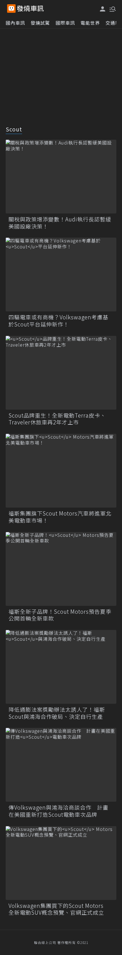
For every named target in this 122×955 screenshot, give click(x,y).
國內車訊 (15, 22)
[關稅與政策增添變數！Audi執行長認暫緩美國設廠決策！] (61, 176)
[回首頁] (30, 8)
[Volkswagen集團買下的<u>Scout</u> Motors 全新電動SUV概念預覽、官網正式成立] (61, 863)
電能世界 (90, 22)
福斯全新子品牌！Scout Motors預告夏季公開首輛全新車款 (60, 615)
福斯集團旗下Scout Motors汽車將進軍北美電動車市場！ (60, 517)
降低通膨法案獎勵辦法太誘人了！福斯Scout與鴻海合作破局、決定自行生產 (57, 713)
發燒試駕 (40, 22)
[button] (112, 8)
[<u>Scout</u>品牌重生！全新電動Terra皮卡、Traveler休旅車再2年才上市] (61, 373)
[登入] (103, 9)
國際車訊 (65, 22)
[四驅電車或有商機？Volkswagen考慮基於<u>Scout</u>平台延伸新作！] (61, 274)
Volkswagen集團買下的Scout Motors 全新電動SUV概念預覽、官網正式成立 (59, 909)
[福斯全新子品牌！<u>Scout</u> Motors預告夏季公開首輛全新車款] (61, 569)
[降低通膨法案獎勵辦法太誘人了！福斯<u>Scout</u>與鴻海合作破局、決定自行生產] (61, 667)
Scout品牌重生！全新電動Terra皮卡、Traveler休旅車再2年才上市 (57, 419)
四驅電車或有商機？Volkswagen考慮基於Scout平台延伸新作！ (58, 321)
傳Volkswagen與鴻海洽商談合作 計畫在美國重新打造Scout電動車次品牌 (58, 811)
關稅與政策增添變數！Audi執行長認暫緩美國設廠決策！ (60, 223)
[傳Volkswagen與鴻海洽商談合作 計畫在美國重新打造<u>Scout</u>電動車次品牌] (61, 765)
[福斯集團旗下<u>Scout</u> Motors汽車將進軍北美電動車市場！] (61, 471)
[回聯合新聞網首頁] (11, 8)
